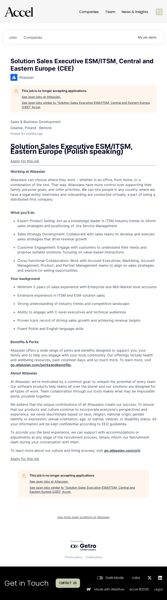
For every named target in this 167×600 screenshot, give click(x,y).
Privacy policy (73, 557)
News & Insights (135, 11)
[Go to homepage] (18, 12)
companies (33, 37)
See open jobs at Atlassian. (41, 97)
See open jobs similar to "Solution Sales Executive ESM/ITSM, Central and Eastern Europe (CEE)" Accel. (86, 105)
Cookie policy (94, 557)
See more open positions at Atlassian (83, 517)
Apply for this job (24, 161)
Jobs (136, 578)
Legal (158, 590)
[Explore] (159, 11)
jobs (13, 37)
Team (110, 11)
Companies (89, 11)
